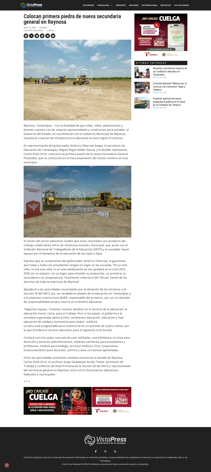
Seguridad (88, 5)
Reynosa (43, 27)
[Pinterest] (47, 35)
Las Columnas (181, 5)
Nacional (134, 5)
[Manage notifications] (6, 465)
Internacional (149, 5)
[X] (31, 35)
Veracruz (121, 5)
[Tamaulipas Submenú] (111, 5)
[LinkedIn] (36, 35)
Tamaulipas (103, 5)
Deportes (165, 5)
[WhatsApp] (42, 35)
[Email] (53, 35)
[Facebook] (26, 35)
